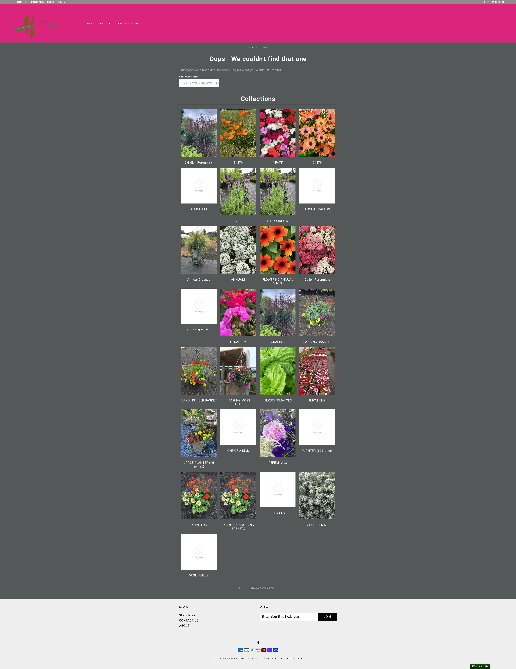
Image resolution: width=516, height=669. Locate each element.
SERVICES (278, 513)
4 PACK (278, 162)
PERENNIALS (277, 463)
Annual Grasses (198, 280)
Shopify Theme (254, 658)
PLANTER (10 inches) (317, 451)
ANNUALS (238, 280)
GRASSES (278, 342)
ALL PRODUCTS (277, 221)
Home (251, 47)
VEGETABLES (198, 575)
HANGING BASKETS (317, 342)
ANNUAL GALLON (317, 209)
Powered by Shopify (294, 658)
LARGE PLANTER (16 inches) (199, 464)
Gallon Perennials (317, 280)
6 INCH (317, 162)
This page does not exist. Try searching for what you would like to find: (230, 70)
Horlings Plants (237, 658)
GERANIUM (238, 342)
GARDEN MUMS (198, 330)
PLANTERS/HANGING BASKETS (238, 527)
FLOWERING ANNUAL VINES (277, 281)
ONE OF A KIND (238, 451)
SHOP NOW (187, 615)
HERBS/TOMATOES (278, 400)
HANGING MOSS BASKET (238, 402)
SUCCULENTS (317, 525)
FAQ (120, 23)
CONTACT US (131, 23)
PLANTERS (199, 525)
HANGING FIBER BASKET (199, 400)
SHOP (90, 23)
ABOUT (102, 23)
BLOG (111, 23)
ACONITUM (199, 209)
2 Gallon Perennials (199, 162)
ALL (238, 221)
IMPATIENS (317, 400)
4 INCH (238, 162)
